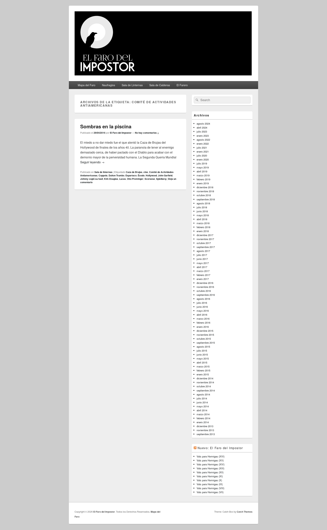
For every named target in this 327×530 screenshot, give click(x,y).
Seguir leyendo (92, 162)
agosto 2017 (203, 251)
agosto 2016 (203, 299)
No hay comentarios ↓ (147, 132)
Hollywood (151, 175)
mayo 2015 (203, 358)
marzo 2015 (203, 366)
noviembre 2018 (205, 191)
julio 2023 (202, 131)
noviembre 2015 (205, 334)
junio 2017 (202, 259)
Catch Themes (244, 511)
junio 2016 (202, 306)
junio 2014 (202, 402)
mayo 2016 (203, 310)
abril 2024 (202, 127)
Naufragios (108, 85)
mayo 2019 (203, 167)
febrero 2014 (203, 418)
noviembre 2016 (205, 287)
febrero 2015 (203, 370)
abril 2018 (202, 219)
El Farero (182, 85)
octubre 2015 (204, 338)
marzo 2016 (203, 318)
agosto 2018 (203, 203)
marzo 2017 (203, 271)
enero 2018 (203, 231)
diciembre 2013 (205, 426)
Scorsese (150, 179)
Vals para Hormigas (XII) (210, 472)
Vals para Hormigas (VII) (210, 492)
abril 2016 (202, 314)
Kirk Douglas (111, 179)
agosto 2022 (203, 139)
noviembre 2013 (205, 430)
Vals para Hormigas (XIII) (210, 468)
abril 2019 (202, 171)
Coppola (103, 175)
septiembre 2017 (206, 247)
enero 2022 (203, 143)
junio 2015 (202, 354)
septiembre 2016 (206, 295)
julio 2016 (202, 303)
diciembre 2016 (205, 283)
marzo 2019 (203, 175)
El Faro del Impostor (121, 132)
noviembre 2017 (205, 239)
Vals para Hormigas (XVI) (210, 456)
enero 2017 (203, 279)
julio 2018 (202, 207)
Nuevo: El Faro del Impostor (220, 448)
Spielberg (161, 179)
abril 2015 (202, 362)
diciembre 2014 (205, 378)
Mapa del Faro (86, 85)
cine (145, 172)
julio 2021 (202, 147)
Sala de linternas (103, 172)
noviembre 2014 (205, 382)
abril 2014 (202, 410)
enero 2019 (203, 183)
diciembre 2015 (205, 330)
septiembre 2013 (206, 434)
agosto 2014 (203, 394)
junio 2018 (202, 211)
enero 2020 (203, 159)
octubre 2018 (204, 195)
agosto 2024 (203, 123)
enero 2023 (203, 135)
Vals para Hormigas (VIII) (210, 488)
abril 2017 (202, 267)
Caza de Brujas (134, 172)
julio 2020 (202, 155)
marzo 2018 (203, 223)
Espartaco (131, 175)
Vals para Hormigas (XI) (210, 476)
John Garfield (165, 175)
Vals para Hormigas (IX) (210, 484)
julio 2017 (202, 255)
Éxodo (141, 175)
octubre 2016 (204, 291)
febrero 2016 (203, 322)
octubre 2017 (204, 243)
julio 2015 (202, 350)
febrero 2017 (203, 275)
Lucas (122, 179)
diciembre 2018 (205, 187)
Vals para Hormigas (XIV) (210, 464)
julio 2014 (202, 398)
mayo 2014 (203, 406)
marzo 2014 (203, 414)
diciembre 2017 (205, 235)
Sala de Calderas (159, 85)
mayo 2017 (203, 263)
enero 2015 (203, 374)
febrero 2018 (203, 227)
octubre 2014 (204, 386)
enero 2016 (203, 327)
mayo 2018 (203, 215)
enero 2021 (203, 151)
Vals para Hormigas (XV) (210, 460)
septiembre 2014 (206, 390)
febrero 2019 (203, 179)
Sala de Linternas (132, 85)
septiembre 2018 (206, 199)
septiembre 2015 (206, 342)
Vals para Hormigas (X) (209, 480)
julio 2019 (202, 163)
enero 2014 (203, 422)
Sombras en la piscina (105, 126)
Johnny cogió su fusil (91, 179)
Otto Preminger (135, 179)
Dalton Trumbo (116, 175)
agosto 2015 (203, 346)
